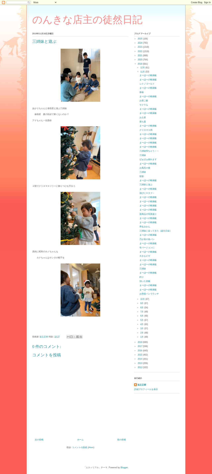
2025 (140, 38)
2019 (140, 64)
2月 (142, 332)
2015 (140, 355)
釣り (141, 277)
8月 (142, 307)
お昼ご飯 (143, 100)
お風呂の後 (144, 168)
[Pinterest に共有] (80, 336)
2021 (140, 55)
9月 (142, 303)
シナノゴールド (147, 84)
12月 (142, 67)
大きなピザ (144, 256)
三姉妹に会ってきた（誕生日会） (155, 231)
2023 (140, 47)
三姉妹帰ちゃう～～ (149, 151)
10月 (142, 299)
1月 (142, 337)
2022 (140, 51)
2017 (140, 346)
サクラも (143, 105)
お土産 (142, 117)
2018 (140, 342)
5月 (142, 320)
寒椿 (141, 92)
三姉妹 (142, 155)
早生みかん (144, 226)
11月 (142, 71)
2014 (140, 359)
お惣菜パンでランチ (149, 294)
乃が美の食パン (147, 239)
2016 (140, 350)
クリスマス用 (145, 130)
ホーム (80, 439)
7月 (142, 311)
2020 (140, 59)
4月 (142, 324)
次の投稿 (39, 439)
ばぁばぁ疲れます (148, 159)
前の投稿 (121, 439)
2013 (140, 363)
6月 (142, 316)
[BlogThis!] (71, 336)
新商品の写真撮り (148, 214)
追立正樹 (141, 385)
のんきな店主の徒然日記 (87, 19)
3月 (142, 328)
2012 (140, 367)
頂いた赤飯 (144, 281)
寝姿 (141, 176)
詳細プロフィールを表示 (146, 389)
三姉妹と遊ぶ (145, 184)
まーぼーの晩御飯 (148, 75)
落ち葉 (142, 121)
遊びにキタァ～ (147, 193)
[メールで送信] (68, 336)
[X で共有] (74, 336)
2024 (140, 43)
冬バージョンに (147, 247)
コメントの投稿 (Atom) (83, 447)
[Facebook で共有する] (77, 336)
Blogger (124, 467)
